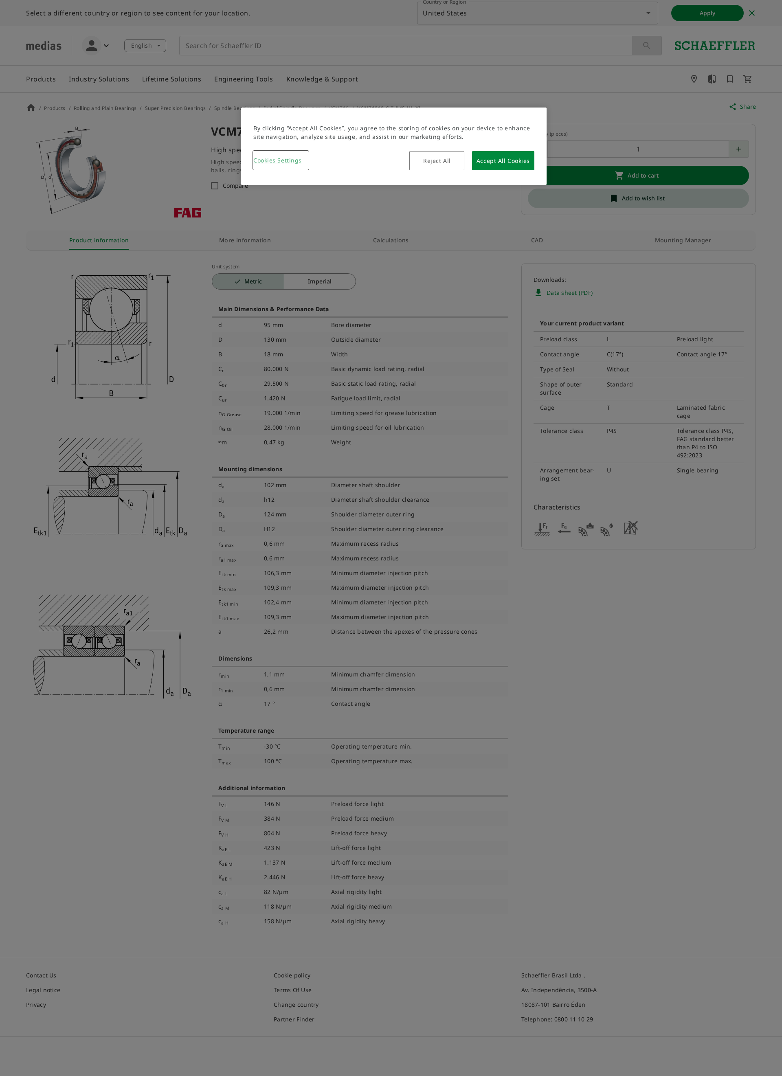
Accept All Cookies (503, 161)
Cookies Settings (277, 160)
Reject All (437, 161)
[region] (394, 146)
